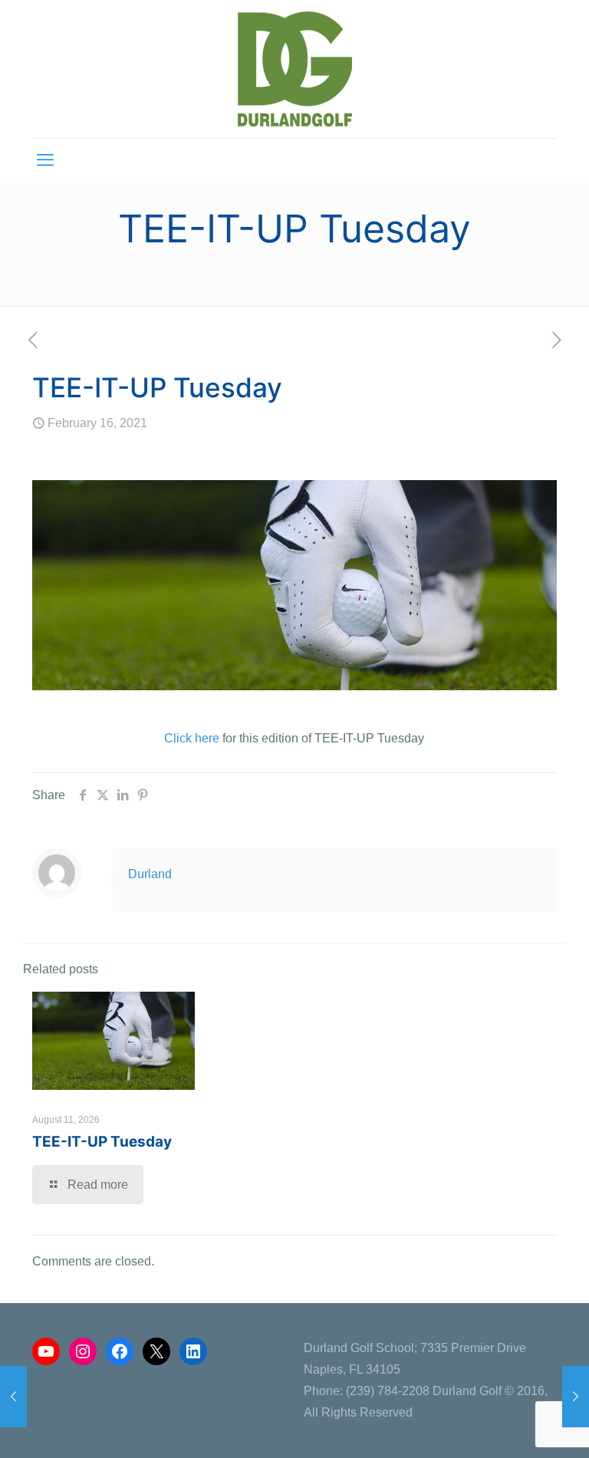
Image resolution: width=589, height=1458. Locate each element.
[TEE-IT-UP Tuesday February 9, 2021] (13, 1396)
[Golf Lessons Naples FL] (295, 69)
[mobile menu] (45, 160)
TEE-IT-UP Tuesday (102, 1141)
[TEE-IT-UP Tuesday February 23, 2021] (575, 1396)
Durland (150, 873)
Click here (191, 738)
